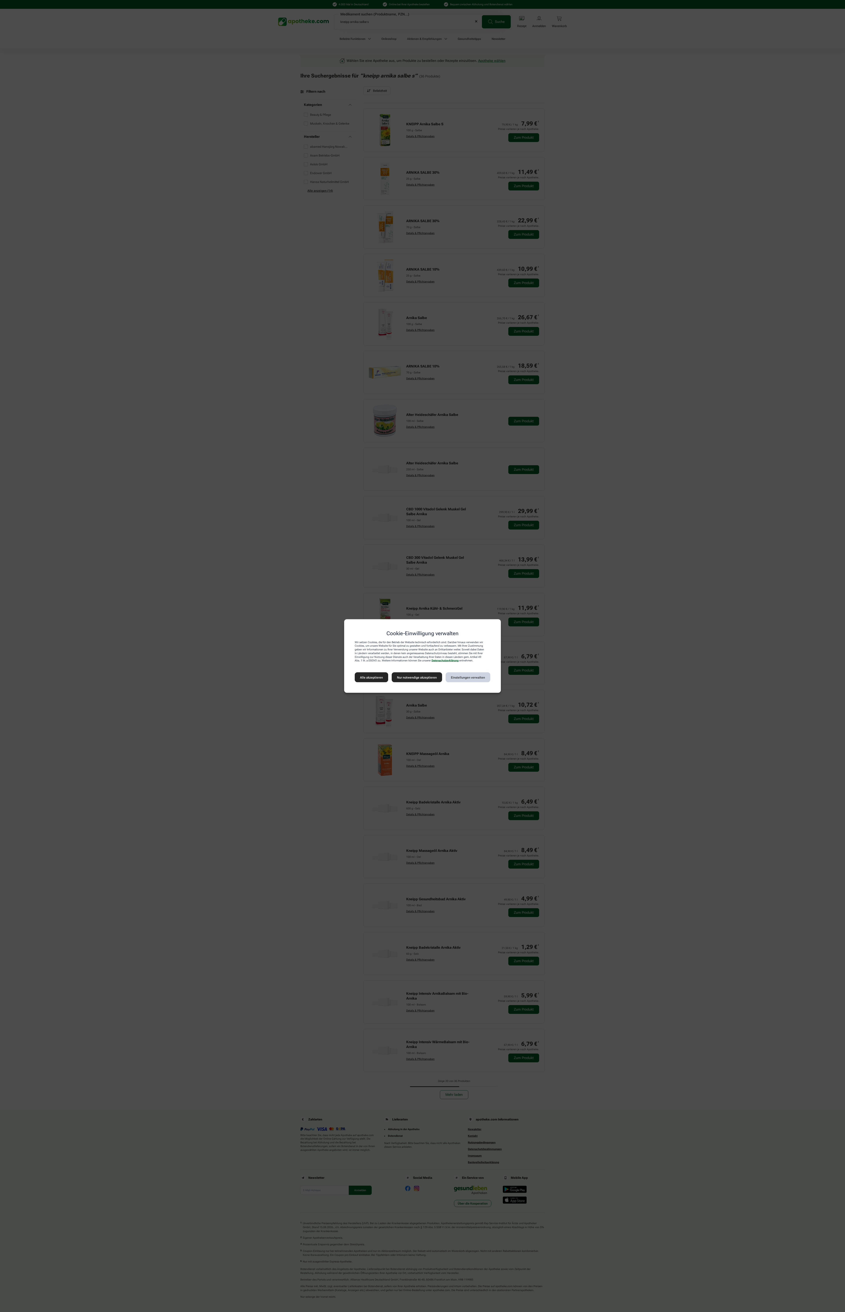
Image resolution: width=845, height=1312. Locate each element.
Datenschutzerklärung (445, 660)
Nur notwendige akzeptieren (417, 677)
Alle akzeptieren (371, 677)
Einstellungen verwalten (468, 677)
